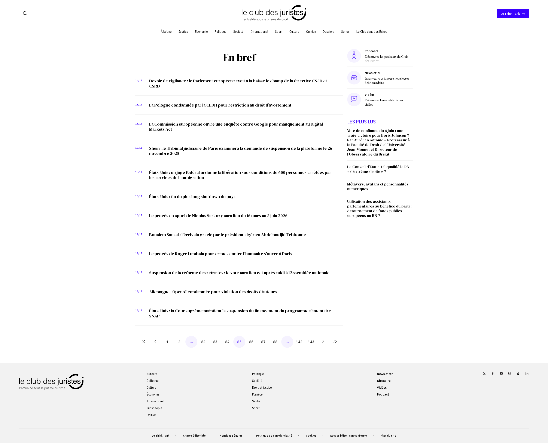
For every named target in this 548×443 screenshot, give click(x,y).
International (259, 32)
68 (275, 342)
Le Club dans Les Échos (371, 32)
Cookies (311, 435)
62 (203, 342)
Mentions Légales (231, 435)
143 (311, 342)
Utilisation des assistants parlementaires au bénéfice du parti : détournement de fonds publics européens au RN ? (379, 208)
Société (238, 32)
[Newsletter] (354, 78)
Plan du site (388, 435)
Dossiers (328, 32)
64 (227, 342)
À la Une (166, 32)
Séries (345, 32)
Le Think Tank (510, 14)
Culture (294, 32)
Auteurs (152, 374)
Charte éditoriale (194, 435)
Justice (183, 32)
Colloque (153, 381)
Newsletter (385, 374)
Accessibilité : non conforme (348, 435)
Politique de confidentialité (274, 435)
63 (215, 342)
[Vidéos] (354, 99)
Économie (201, 32)
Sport (279, 32)
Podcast (383, 394)
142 (299, 342)
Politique (220, 32)
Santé (256, 401)
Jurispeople (154, 408)
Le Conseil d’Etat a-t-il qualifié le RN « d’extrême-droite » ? (378, 169)
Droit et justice (262, 388)
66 (251, 342)
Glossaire (383, 381)
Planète (257, 394)
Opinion (311, 32)
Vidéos (382, 388)
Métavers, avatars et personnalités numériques (377, 186)
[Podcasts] (354, 56)
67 (263, 342)
